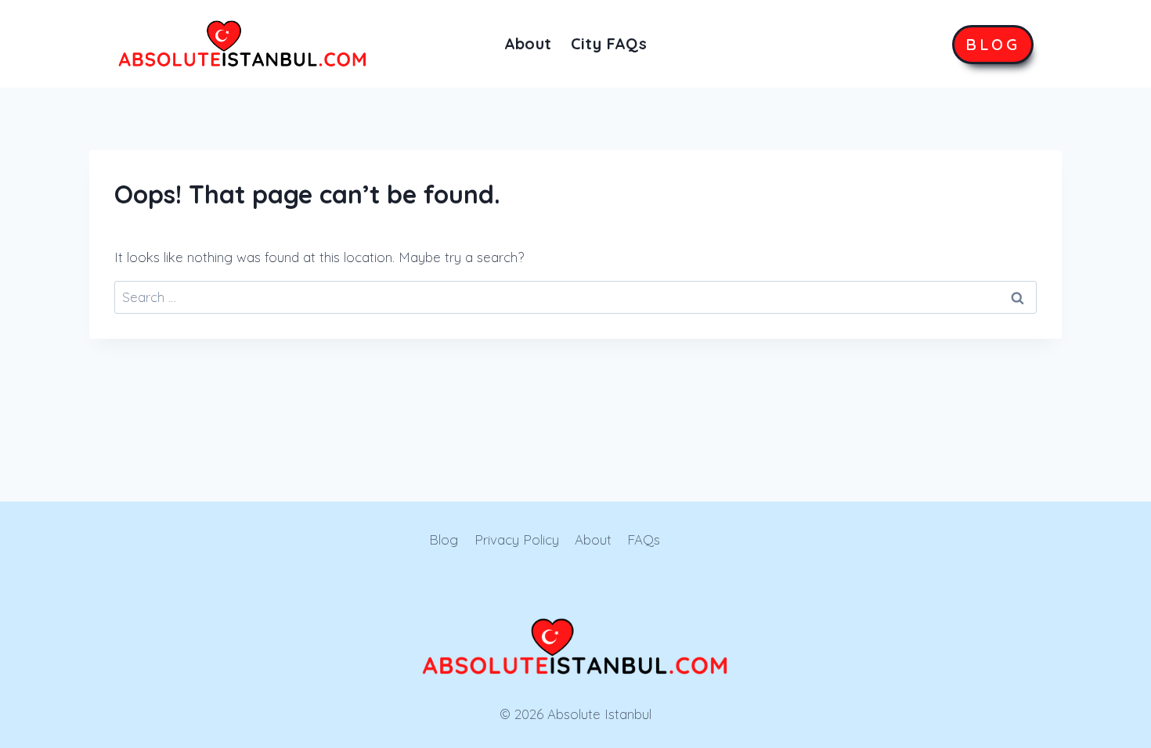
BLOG (992, 44)
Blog (443, 539)
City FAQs (609, 43)
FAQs (643, 539)
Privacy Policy (516, 539)
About (528, 43)
